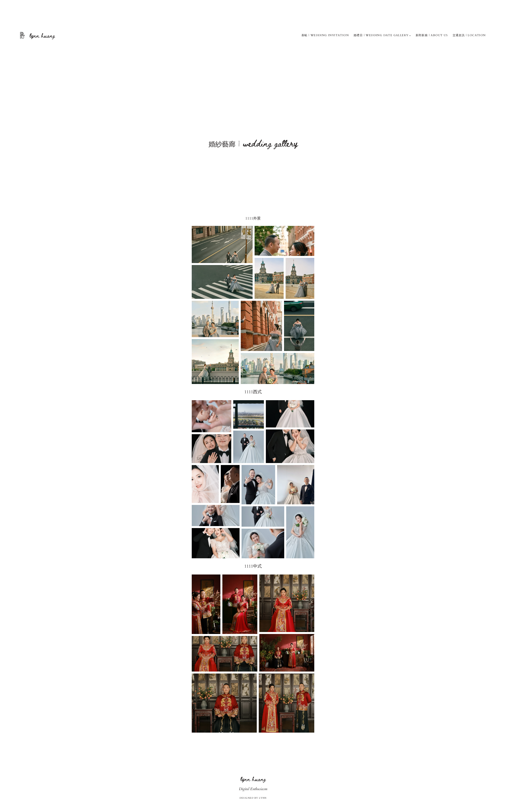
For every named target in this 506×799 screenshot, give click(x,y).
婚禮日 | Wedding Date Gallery (381, 35)
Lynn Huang (42, 35)
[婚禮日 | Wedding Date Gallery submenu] (410, 35)
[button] (222, 244)
